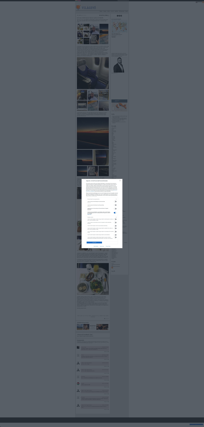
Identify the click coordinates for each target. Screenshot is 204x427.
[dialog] (102, 213)
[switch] (115, 201)
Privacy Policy (108, 246)
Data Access (102, 246)
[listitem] (102, 199)
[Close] (120, 181)
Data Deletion (96, 246)
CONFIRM (94, 242)
